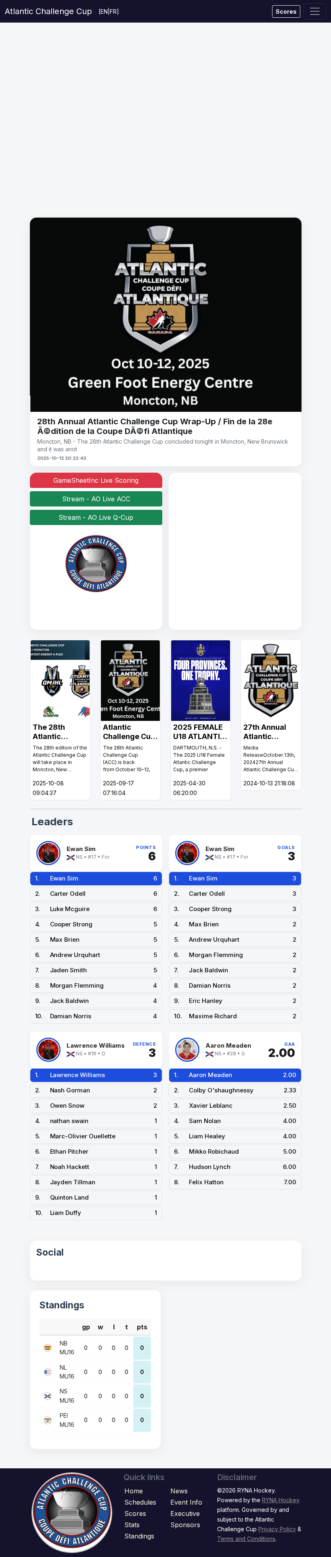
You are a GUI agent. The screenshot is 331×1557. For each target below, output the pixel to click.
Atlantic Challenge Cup (48, 11)
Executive (185, 1513)
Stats (132, 1525)
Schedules (140, 1502)
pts (142, 1327)
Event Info (186, 1502)
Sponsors (185, 1525)
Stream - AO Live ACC (96, 499)
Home (133, 1491)
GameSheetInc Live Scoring (95, 480)
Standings (139, 1536)
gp (86, 1327)
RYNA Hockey (281, 1500)
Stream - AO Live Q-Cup (96, 517)
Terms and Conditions (246, 1538)
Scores (286, 11)
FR (113, 11)
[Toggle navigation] (315, 11)
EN (104, 11)
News (179, 1491)
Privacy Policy (277, 1529)
